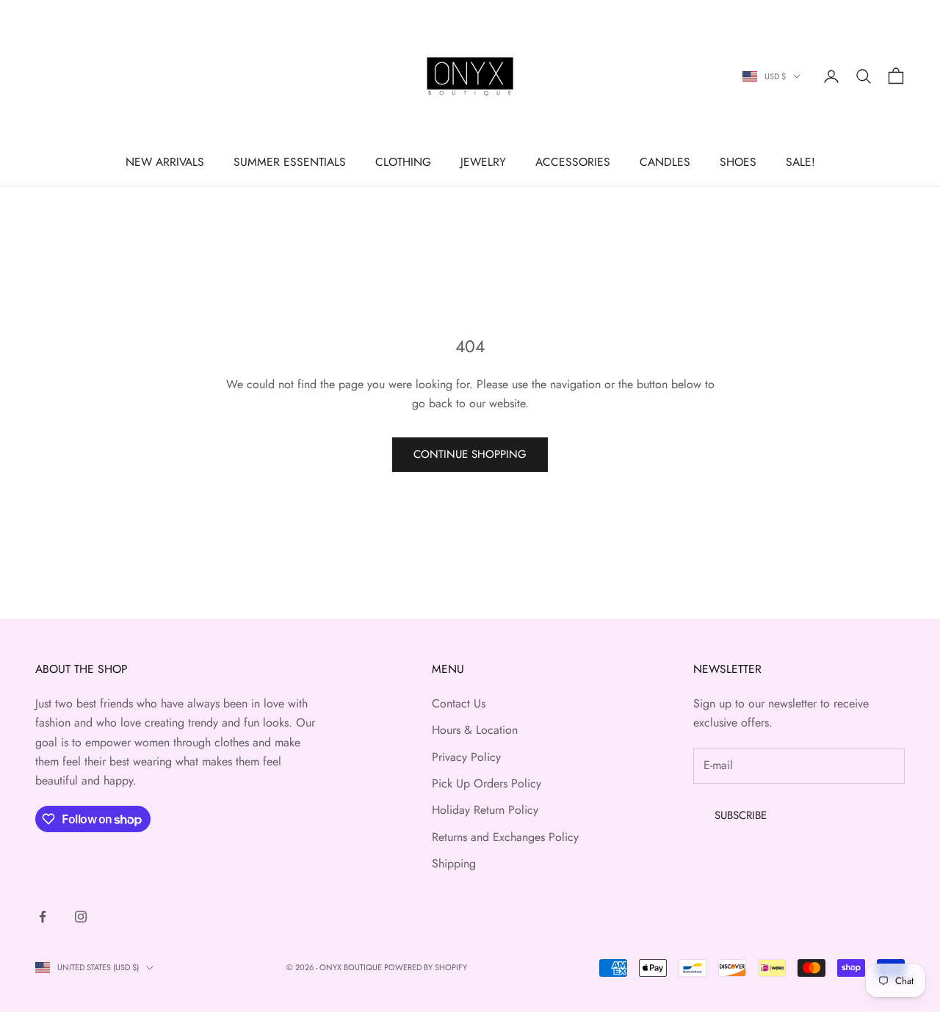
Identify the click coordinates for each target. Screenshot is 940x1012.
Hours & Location (475, 729)
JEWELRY (483, 161)
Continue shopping (470, 454)
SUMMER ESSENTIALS (290, 161)
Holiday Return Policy (485, 809)
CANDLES (665, 161)
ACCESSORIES (572, 161)
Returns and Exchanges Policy (505, 837)
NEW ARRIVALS (165, 161)
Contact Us (458, 703)
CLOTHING (403, 161)
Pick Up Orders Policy (486, 783)
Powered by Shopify (425, 967)
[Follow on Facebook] (42, 916)
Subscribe (741, 815)
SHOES (738, 161)
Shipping (454, 863)
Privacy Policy (466, 757)
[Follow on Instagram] (80, 916)
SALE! (800, 161)
